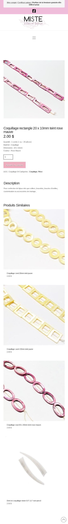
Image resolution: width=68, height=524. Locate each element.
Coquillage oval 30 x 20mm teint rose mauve (24, 425)
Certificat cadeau (24, 2)
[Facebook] (34, 11)
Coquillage (33, 172)
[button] (34, 38)
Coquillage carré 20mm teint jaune (20, 349)
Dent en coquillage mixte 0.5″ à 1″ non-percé (24, 501)
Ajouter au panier (14, 165)
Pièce (40, 172)
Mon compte (11, 2)
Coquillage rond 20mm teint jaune (19, 273)
